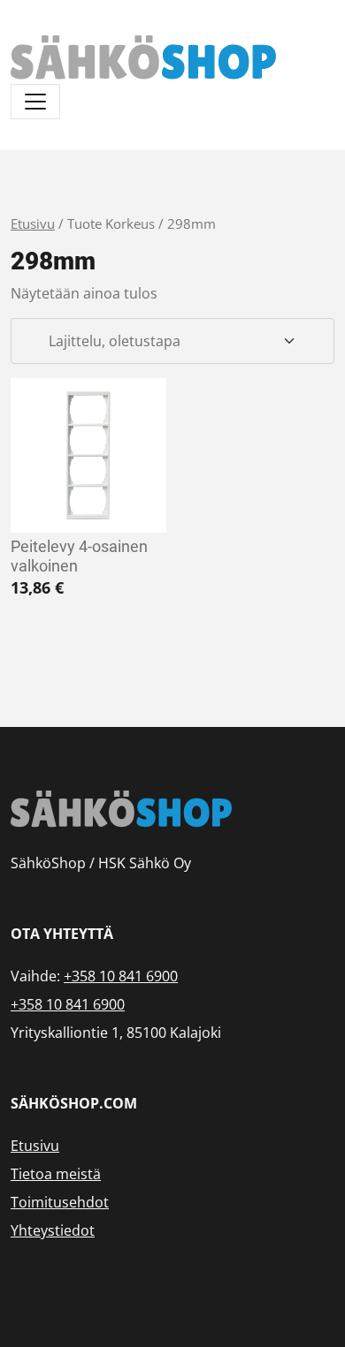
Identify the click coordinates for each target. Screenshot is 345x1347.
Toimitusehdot (60, 1202)
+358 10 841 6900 (121, 976)
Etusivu (33, 223)
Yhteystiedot (53, 1230)
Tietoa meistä (56, 1174)
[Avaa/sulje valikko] (35, 101)
